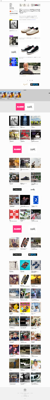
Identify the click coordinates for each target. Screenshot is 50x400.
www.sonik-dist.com (33, 19)
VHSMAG (10, 15)
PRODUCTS (20, 8)
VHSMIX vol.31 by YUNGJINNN (13, 15)
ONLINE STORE (12, 7)
